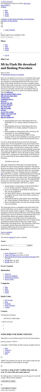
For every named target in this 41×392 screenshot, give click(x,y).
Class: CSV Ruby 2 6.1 (12, 255)
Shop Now (27, 3)
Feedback (8, 304)
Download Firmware (9, 74)
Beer (6, 10)
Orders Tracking (10, 305)
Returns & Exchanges (12, 277)
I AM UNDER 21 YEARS (9, 388)
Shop (6, 348)
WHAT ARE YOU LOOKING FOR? (13, 35)
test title (7, 260)
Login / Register (10, 30)
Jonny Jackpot (9, 253)
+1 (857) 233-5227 (7, 1)
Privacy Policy (9, 279)
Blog (6, 302)
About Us (8, 274)
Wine (6, 12)
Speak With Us (5, 5)
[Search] (2, 24)
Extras (7, 16)
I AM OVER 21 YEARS (8, 381)
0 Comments (20, 74)
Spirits (7, 14)
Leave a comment (6, 232)
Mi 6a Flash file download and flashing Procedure (20, 257)
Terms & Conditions (11, 276)
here (2, 174)
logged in (12, 237)
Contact (7, 307)
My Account (9, 300)
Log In (7, 55)
